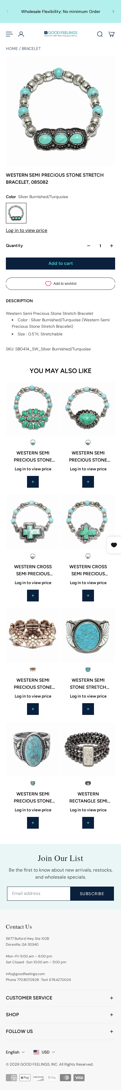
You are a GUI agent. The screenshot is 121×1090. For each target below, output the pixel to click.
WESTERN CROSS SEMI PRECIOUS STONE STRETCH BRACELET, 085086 (88, 570)
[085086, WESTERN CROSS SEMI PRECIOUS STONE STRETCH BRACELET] (88, 522)
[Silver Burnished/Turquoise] (32, 442)
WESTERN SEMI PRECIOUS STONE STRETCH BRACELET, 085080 (33, 684)
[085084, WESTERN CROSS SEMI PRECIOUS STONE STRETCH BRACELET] (33, 522)
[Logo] (60, 34)
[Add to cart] (33, 482)
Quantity (14, 245)
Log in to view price (26, 230)
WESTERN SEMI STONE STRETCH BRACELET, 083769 (88, 684)
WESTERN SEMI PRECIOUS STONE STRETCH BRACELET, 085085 (88, 457)
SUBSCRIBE (92, 893)
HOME (12, 48)
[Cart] (111, 34)
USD (46, 1052)
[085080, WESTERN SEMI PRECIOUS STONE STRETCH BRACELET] (33, 635)
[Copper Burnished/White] (32, 669)
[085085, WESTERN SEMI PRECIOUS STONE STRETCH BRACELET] (88, 408)
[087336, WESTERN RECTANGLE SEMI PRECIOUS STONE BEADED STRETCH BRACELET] (88, 749)
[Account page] (21, 34)
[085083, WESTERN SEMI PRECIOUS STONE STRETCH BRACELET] (33, 408)
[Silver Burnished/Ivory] (88, 783)
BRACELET (31, 48)
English (12, 1052)
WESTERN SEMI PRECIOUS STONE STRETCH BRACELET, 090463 (33, 798)
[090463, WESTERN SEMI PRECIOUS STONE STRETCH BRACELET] (33, 749)
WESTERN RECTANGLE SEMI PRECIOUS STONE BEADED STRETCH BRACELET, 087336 (88, 798)
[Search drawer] (100, 34)
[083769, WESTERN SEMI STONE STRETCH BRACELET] (88, 635)
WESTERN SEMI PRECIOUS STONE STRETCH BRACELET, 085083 (33, 457)
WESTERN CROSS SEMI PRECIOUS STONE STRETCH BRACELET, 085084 (33, 570)
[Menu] (9, 34)
